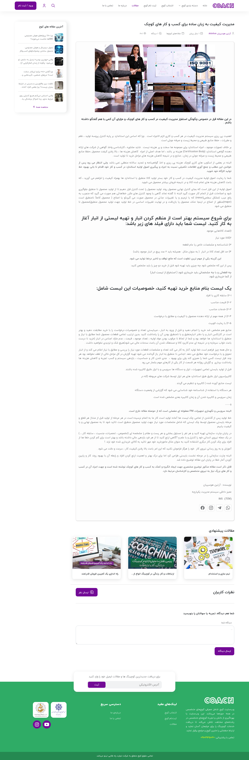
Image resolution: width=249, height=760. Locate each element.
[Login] (44, 6)
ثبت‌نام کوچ (171, 718)
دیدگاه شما (226, 622)
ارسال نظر (83, 592)
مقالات (135, 5)
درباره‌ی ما (115, 712)
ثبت (96, 685)
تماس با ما (107, 5)
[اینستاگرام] (211, 507)
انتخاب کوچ (167, 5)
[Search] (53, 6)
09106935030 (208, 737)
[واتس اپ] (228, 507)
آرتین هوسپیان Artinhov (220, 33)
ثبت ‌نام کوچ (150, 5)
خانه (205, 5)
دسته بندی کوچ (190, 5)
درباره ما (122, 5)
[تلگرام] (219, 507)
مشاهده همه (42, 107)
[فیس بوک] (202, 507)
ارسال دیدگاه (224, 651)
